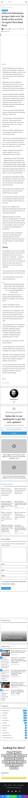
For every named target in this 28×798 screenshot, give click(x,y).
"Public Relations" (6, 735)
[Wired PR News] (10, 2)
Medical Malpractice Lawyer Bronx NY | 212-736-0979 (18, 651)
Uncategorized (6, 725)
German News (5, 732)
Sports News (5, 720)
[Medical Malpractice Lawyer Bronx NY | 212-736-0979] (5, 653)
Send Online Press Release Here (14, 787)
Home (4, 7)
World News (10, 7)
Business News (6, 710)
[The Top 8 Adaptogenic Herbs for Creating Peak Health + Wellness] (5, 695)
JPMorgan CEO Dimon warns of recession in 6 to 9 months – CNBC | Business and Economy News (7, 528)
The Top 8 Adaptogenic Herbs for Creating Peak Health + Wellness (17, 691)
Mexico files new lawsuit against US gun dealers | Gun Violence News (21, 504)
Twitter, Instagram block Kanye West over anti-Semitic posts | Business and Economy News (7, 504)
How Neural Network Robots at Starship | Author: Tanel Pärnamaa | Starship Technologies (18, 673)
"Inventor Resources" (7, 737)
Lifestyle (4, 715)
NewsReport (6, 29)
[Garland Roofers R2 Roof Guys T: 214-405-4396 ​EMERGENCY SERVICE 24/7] (5, 685)
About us (10, 785)
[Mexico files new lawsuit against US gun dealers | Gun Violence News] (21, 494)
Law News (4, 723)
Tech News (5, 718)
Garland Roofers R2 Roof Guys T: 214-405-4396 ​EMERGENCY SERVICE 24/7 (19, 684)
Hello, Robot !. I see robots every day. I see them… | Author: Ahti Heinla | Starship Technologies (18, 660)
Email (3, 570)
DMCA (14, 785)
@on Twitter (5, 773)
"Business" (4, 727)
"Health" (4, 730)
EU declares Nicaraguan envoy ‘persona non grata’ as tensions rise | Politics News (20, 528)
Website (3, 575)
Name (3, 564)
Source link (5, 383)
